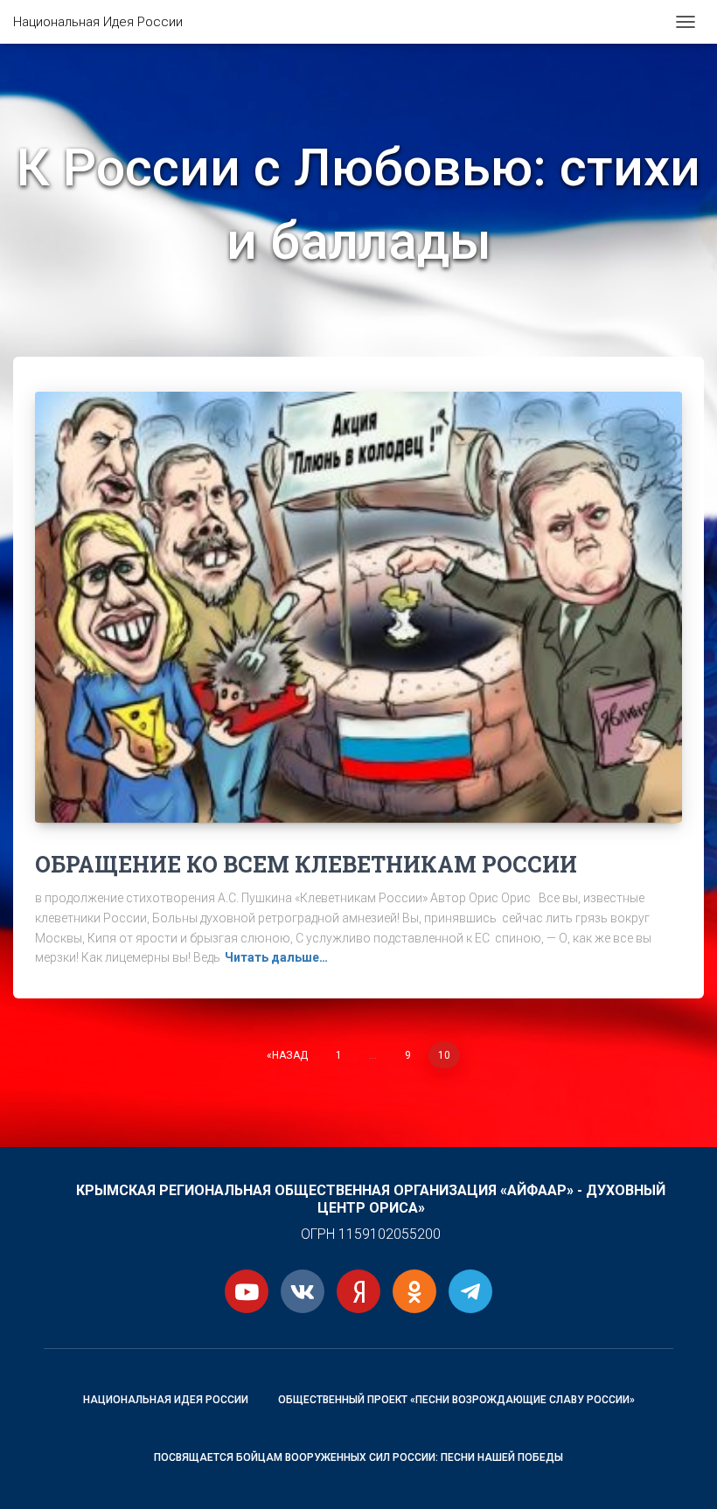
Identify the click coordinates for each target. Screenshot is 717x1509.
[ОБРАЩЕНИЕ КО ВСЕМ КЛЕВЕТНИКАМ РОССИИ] (358, 607)
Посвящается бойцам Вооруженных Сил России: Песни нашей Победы (358, 1457)
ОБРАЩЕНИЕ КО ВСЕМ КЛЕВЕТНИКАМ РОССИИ (306, 864)
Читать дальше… (276, 957)
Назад (290, 1055)
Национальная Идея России (165, 1400)
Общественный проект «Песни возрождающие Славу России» (456, 1400)
